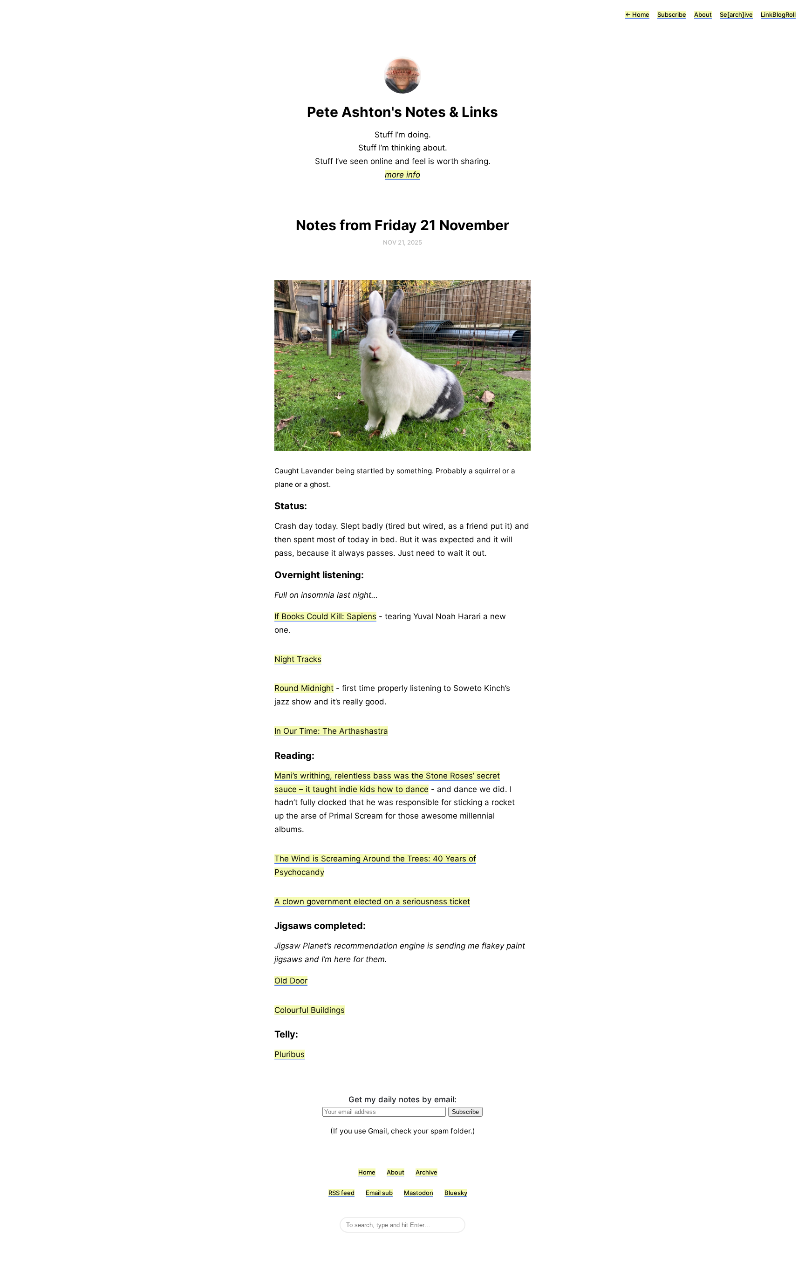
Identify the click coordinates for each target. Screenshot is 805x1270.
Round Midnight (304, 688)
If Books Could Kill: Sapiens (325, 616)
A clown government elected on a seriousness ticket (372, 901)
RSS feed (341, 1192)
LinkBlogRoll (778, 14)
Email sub (379, 1192)
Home (637, 14)
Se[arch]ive (736, 14)
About (703, 14)
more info (402, 174)
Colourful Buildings (309, 1010)
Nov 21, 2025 (402, 242)
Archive (426, 1172)
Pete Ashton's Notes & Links (402, 111)
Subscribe (671, 14)
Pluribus (289, 1054)
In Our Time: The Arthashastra (331, 731)
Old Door (290, 980)
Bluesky (455, 1192)
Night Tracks (297, 659)
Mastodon (418, 1192)
